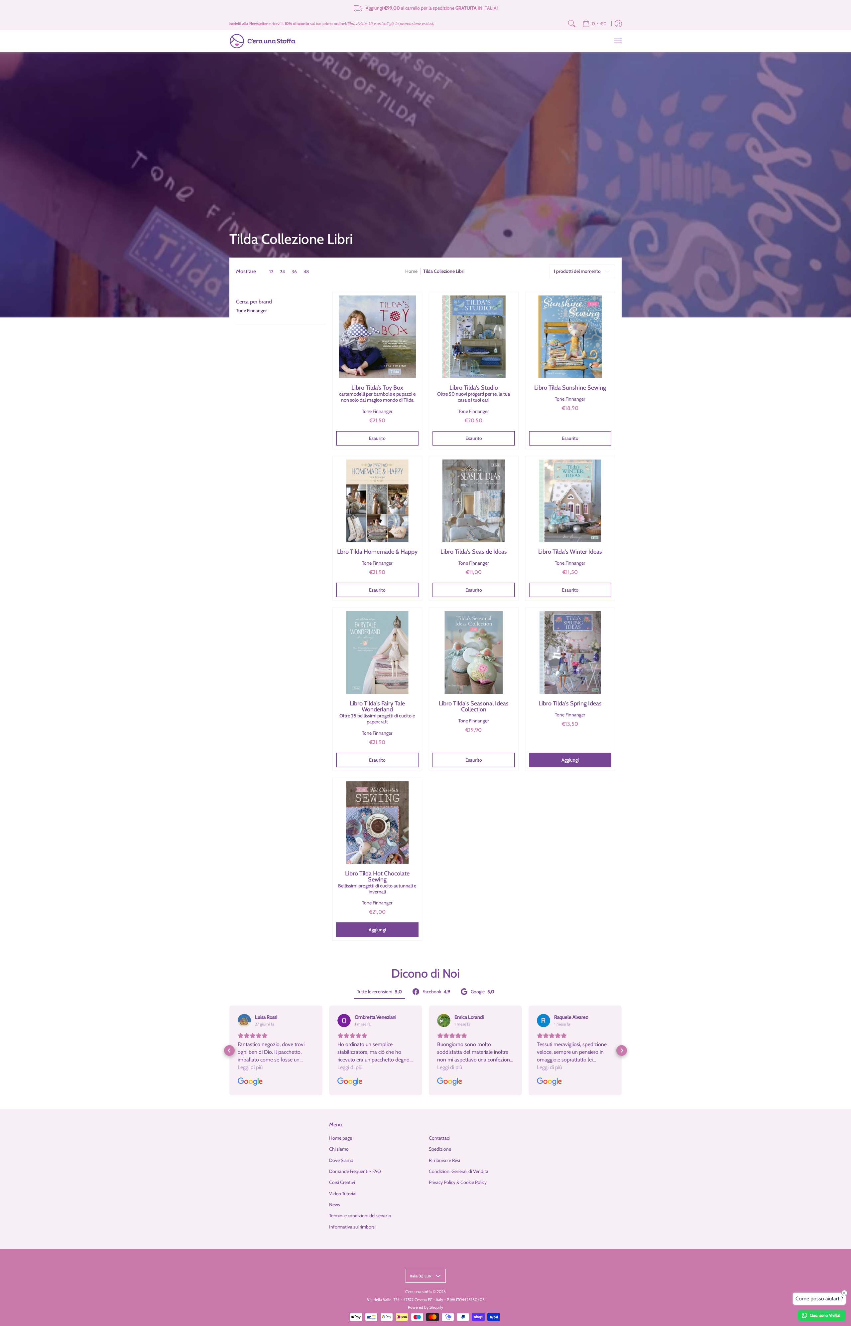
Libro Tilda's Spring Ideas (570, 703)
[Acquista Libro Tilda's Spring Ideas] (570, 652)
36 (294, 271)
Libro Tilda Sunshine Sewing (570, 387)
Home (411, 271)
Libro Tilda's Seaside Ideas (473, 551)
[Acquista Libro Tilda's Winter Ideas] (570, 501)
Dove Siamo (341, 1160)
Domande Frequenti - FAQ (355, 1171)
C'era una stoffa (418, 1291)
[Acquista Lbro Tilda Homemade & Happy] (377, 501)
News (334, 1205)
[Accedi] (618, 23)
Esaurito (377, 438)
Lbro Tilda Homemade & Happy (377, 551)
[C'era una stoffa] (262, 41)
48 (306, 271)
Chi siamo (339, 1149)
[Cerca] (571, 23)
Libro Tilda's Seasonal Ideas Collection (474, 706)
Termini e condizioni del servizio (360, 1216)
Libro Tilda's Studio (473, 393)
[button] (254, 301)
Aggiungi (570, 760)
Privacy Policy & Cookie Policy (458, 1182)
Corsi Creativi (342, 1182)
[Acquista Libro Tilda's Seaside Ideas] (473, 501)
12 (271, 271)
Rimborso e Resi (444, 1160)
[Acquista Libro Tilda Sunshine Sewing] (570, 336)
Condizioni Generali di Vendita (458, 1171)
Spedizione (440, 1149)
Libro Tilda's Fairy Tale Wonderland (377, 712)
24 (282, 271)
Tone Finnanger (251, 310)
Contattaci (439, 1138)
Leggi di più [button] (250, 1067)
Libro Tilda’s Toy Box (377, 393)
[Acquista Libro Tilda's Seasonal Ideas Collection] (473, 652)
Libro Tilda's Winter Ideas (570, 551)
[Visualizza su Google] (244, 1020)
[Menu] (618, 41)
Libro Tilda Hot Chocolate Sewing (377, 882)
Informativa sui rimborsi (352, 1227)
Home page (340, 1138)
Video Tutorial (342, 1194)
